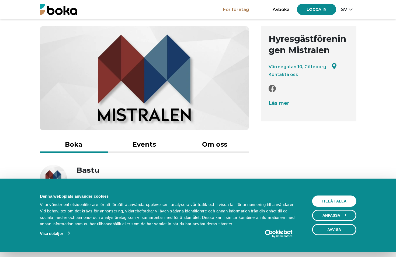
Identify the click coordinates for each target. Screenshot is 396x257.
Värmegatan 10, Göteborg (297, 66)
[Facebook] (272, 89)
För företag (236, 9)
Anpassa (331, 215)
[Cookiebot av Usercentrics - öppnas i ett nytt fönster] (278, 234)
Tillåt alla (334, 201)
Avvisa (334, 229)
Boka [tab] (73, 144)
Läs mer (279, 103)
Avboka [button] (281, 9)
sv (344, 9)
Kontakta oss (283, 74)
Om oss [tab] (214, 144)
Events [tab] (144, 144)
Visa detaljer (51, 233)
